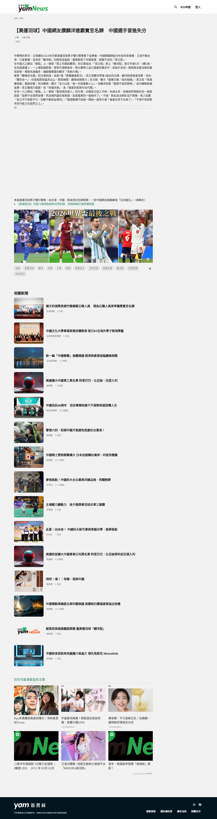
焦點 (17, 268)
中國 (50, 268)
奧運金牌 (107, 268)
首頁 (16, 18)
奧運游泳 (79, 268)
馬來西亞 (20, 273)
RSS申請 (186, 7)
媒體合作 (196, 811)
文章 (59, 268)
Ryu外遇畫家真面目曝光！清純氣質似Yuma (36, 720)
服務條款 (151, 811)
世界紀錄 (93, 268)
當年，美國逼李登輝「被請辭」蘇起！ (129, 766)
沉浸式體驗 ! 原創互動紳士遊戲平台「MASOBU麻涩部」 (83, 766)
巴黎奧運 (133, 268)
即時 (21, 18)
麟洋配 (120, 268)
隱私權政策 (166, 811)
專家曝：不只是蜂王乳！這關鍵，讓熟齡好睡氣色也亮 (129, 720)
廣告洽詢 (181, 811)
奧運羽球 (29, 268)
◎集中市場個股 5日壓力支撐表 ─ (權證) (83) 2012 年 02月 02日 (35, 766)
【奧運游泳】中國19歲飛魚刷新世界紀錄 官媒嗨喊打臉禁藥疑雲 (55, 204)
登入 (198, 7)
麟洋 (40, 268)
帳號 (68, 268)
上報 (17, 37)
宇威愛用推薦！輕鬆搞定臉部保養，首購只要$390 (81, 720)
